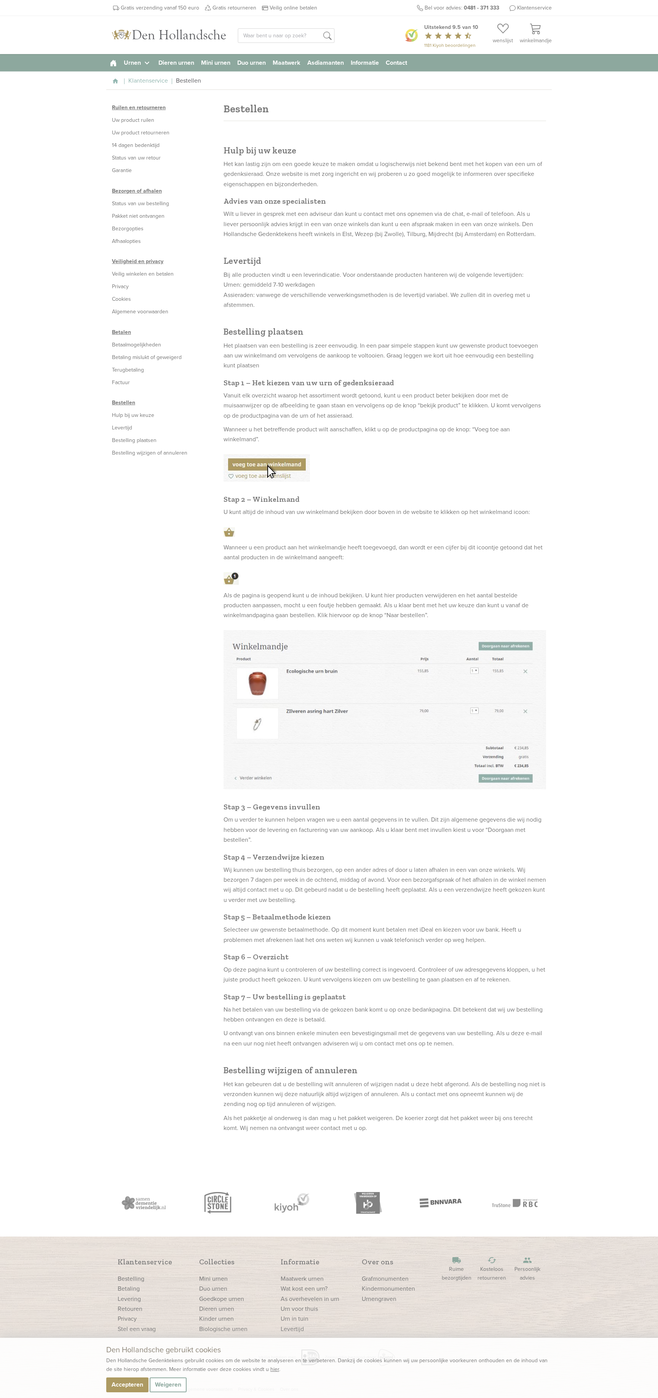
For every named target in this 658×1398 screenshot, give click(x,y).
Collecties (217, 1261)
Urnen (138, 62)
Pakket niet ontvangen (138, 216)
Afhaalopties (126, 241)
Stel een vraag (137, 1329)
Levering (129, 1298)
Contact (396, 62)
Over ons (377, 1261)
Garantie (122, 170)
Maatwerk (286, 62)
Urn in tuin (294, 1318)
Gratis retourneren (234, 8)
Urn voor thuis (299, 1308)
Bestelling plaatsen (134, 440)
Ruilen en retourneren (139, 108)
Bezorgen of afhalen (137, 191)
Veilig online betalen (293, 8)
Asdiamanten (325, 62)
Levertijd (122, 428)
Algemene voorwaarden (140, 312)
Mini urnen (215, 62)
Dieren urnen (176, 62)
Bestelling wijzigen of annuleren (149, 453)
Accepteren (127, 1384)
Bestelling (131, 1278)
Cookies (121, 299)
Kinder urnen (216, 1318)
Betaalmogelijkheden (136, 345)
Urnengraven (379, 1298)
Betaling (129, 1288)
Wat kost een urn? (304, 1288)
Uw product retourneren (140, 133)
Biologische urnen (223, 1329)
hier (274, 1369)
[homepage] (113, 62)
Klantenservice (534, 8)
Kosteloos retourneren (492, 1269)
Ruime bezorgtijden (456, 1269)
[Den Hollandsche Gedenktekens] (169, 35)
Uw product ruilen (133, 120)
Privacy (120, 286)
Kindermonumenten (388, 1288)
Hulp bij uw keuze (133, 415)
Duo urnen (251, 62)
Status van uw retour (136, 158)
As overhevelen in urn (310, 1298)
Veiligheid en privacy (137, 261)
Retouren (130, 1308)
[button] (327, 36)
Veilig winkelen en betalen (143, 274)
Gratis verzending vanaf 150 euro (160, 8)
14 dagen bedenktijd (136, 145)
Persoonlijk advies (527, 1269)
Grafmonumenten (385, 1278)
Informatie (365, 62)
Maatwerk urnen (302, 1278)
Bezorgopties (128, 229)
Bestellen (123, 403)
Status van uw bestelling (140, 203)
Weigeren (168, 1384)
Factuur (121, 382)
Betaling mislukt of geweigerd (147, 357)
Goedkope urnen (221, 1298)
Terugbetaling (128, 370)
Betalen (121, 332)
